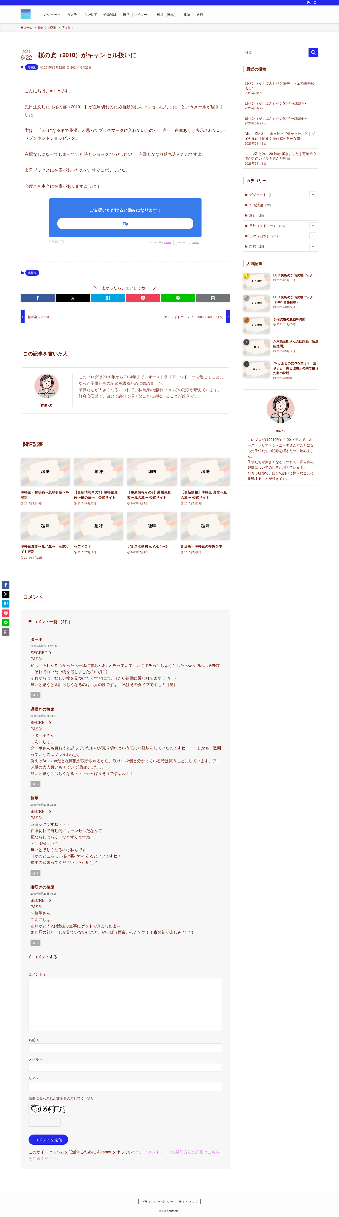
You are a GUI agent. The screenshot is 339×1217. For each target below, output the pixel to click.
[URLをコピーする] (213, 298)
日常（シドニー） (267, 225)
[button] (38, 298)
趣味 (257, 246)
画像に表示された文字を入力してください (62, 1098)
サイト (34, 1078)
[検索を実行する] (313, 52)
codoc (195, 242)
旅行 (256, 215)
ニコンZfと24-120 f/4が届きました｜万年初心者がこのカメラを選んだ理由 (280, 158)
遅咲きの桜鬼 (42, 709)
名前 (33, 1039)
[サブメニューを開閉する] (312, 194)
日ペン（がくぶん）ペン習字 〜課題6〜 (276, 121)
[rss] (308, 2)
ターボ (36, 639)
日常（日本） (264, 235)
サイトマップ (188, 1201)
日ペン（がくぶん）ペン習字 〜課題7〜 (276, 106)
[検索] (315, 2)
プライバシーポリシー (157, 1201)
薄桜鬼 (32, 67)
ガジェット (260, 194)
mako (167, 242)
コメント (37, 974)
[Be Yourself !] (26, 14)
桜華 (34, 798)
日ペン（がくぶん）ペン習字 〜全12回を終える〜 (280, 87)
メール (35, 1059)
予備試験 (260, 204)
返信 (35, 695)
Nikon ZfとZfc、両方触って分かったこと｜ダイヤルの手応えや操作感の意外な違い (280, 138)
